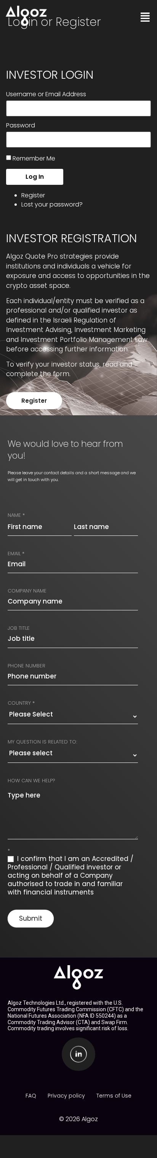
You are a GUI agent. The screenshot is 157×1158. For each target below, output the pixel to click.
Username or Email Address (46, 94)
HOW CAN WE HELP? (31, 780)
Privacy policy (66, 1095)
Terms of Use (113, 1095)
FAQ (31, 1095)
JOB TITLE (19, 628)
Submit (30, 918)
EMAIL (16, 553)
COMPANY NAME (27, 590)
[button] (143, 17)
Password (20, 125)
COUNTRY (21, 703)
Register (33, 195)
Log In (35, 176)
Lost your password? (52, 204)
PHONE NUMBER (26, 665)
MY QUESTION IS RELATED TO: (42, 741)
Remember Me (34, 158)
